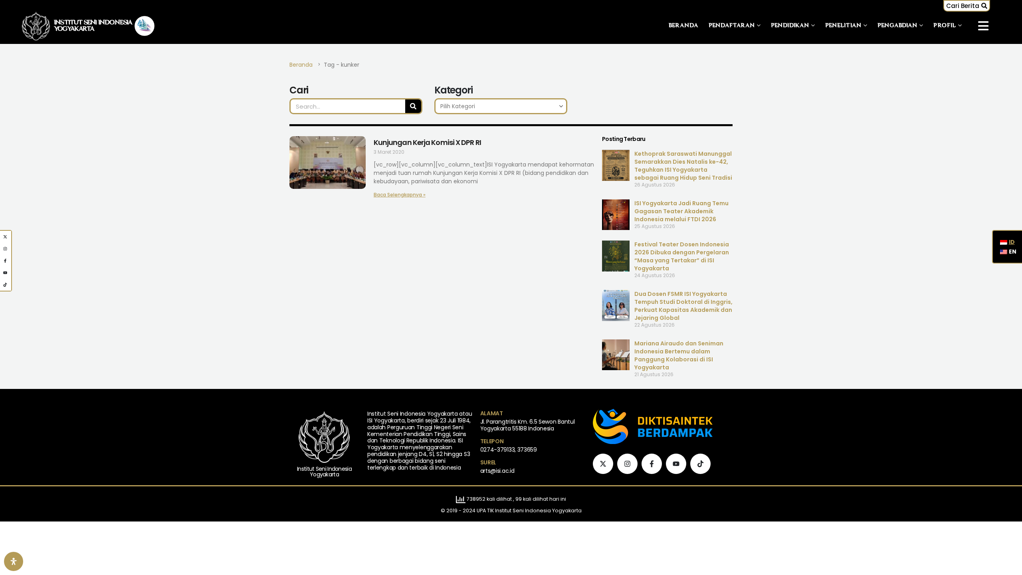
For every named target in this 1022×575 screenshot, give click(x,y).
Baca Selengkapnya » (400, 194)
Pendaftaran (732, 26)
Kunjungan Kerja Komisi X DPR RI (427, 142)
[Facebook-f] (652, 464)
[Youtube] (676, 464)
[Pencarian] (413, 106)
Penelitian (843, 26)
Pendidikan (790, 26)
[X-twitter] (603, 464)
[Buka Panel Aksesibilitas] (13, 561)
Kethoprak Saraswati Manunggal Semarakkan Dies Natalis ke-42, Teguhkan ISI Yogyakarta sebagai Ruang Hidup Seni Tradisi (683, 166)
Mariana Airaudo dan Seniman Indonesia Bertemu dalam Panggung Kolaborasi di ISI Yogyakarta (678, 355)
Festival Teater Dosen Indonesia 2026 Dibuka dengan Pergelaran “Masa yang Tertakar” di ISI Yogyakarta (681, 256)
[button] (966, 6)
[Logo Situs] (36, 26)
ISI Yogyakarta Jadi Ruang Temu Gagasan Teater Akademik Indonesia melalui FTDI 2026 (681, 211)
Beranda (684, 26)
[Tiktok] (700, 464)
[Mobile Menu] (983, 26)
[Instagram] (627, 464)
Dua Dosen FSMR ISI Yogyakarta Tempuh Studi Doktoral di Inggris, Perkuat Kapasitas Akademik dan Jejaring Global (683, 306)
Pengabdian (897, 26)
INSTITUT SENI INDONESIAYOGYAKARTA (93, 26)
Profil (944, 26)
